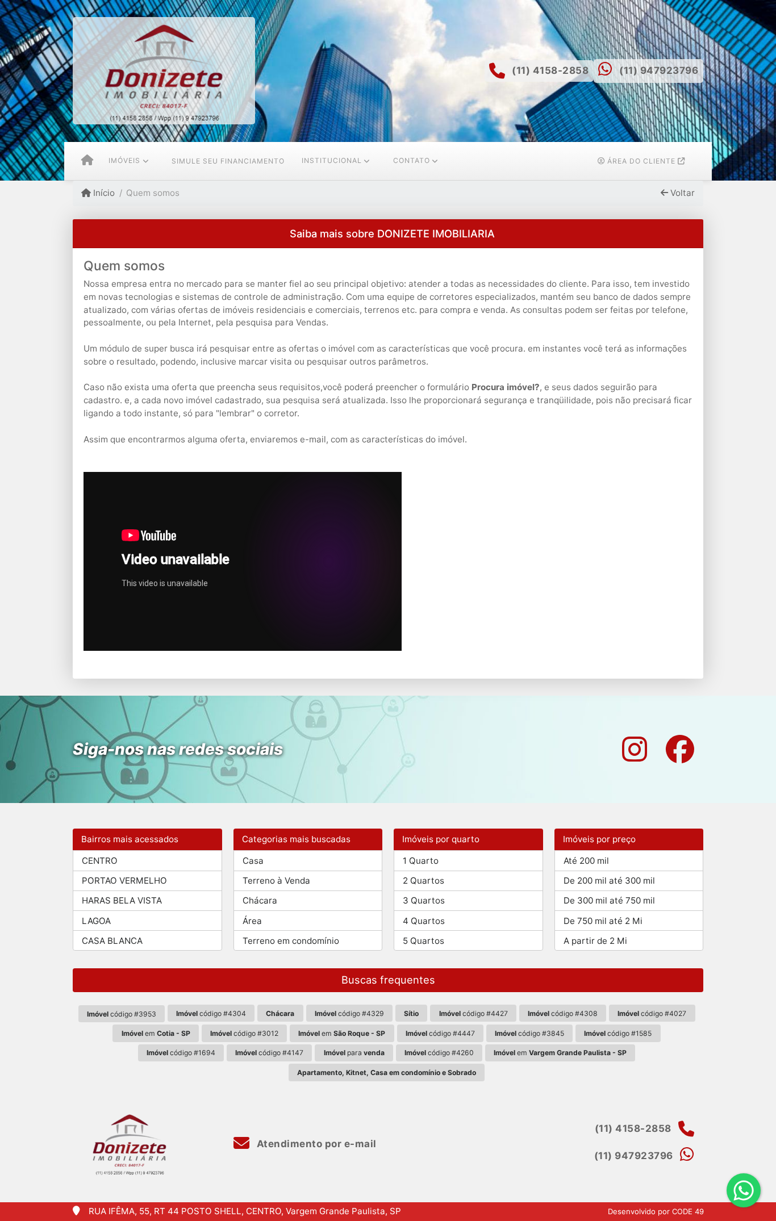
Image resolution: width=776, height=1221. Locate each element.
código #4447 (440, 1033)
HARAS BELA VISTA (122, 900)
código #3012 (244, 1033)
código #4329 (349, 1013)
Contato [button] (411, 160)
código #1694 (181, 1052)
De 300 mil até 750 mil (609, 900)
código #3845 (529, 1033)
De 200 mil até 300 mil (609, 880)
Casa (253, 860)
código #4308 (563, 1013)
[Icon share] (634, 749)
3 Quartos (424, 900)
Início (103, 192)
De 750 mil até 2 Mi (603, 920)
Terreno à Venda (276, 880)
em (156, 1033)
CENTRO (100, 860)
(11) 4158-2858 (550, 70)
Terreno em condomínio (291, 940)
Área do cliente (641, 161)
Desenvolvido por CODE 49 (656, 1211)
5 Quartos (423, 940)
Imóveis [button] (124, 160)
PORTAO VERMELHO (124, 880)
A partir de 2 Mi (595, 940)
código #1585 (618, 1033)
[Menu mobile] (87, 161)
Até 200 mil (586, 860)
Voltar (681, 192)
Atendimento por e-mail (315, 1143)
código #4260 (439, 1052)
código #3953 (121, 1014)
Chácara (260, 900)
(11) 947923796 (658, 70)
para (354, 1052)
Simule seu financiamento (228, 161)
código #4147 (269, 1052)
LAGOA (96, 920)
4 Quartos (424, 920)
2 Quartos (423, 880)
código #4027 (652, 1013)
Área (252, 920)
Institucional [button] (332, 160)
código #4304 (211, 1013)
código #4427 (473, 1013)
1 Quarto (421, 860)
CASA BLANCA (112, 940)
